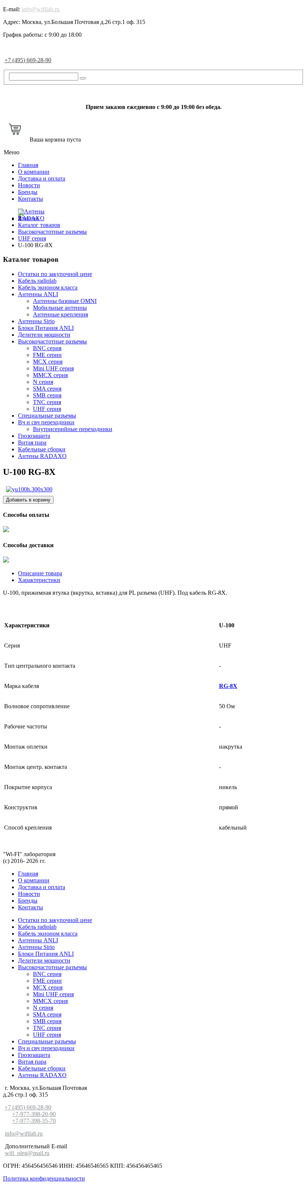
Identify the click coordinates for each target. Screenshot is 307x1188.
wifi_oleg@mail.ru (27, 1153)
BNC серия (47, 348)
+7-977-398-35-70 (34, 1121)
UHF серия (47, 409)
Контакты (30, 199)
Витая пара (32, 442)
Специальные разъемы (47, 415)
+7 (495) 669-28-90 (27, 60)
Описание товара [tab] (40, 573)
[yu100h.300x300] (29, 489)
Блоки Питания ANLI (46, 328)
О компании (33, 172)
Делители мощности (44, 334)
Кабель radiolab (37, 281)
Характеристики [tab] (39, 580)
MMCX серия (50, 375)
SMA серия (47, 388)
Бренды (27, 192)
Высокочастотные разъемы (52, 341)
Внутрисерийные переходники (72, 429)
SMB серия (47, 395)
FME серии (47, 355)
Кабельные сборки (42, 449)
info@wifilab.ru (41, 9)
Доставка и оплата (41, 178)
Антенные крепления (60, 314)
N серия (43, 382)
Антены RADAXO (42, 456)
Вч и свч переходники (46, 422)
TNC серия (47, 402)
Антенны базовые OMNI (65, 301)
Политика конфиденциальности (44, 1178)
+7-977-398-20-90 (34, 1114)
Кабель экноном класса (47, 287)
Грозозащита (34, 436)
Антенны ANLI (38, 294)
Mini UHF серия (53, 368)
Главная (28, 165)
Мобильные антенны (60, 307)
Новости (29, 185)
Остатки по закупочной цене (55, 274)
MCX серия (48, 361)
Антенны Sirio (36, 321)
